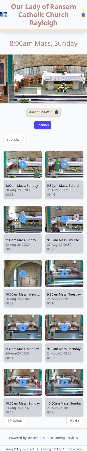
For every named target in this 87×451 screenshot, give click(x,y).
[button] (12, 449)
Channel (42, 125)
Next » (75, 420)
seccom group (38, 438)
